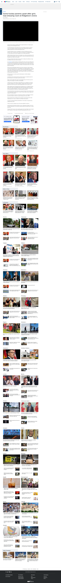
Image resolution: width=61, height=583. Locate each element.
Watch (24, 1)
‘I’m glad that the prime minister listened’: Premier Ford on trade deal (20, 167)
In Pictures (28, 1)
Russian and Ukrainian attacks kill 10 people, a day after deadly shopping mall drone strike (33, 444)
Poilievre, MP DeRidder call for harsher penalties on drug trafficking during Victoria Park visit (33, 338)
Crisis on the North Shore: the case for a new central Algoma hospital (28, 360)
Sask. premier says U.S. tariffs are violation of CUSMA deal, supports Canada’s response (14, 338)
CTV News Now (47, 1)
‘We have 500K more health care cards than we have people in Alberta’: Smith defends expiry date (32, 148)
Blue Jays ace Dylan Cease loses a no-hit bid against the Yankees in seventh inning (11, 513)
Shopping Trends (41, 1)
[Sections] (2, 1)
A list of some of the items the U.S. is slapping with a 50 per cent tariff (20, 136)
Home (13, 1)
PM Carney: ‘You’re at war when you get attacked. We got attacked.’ (8, 136)
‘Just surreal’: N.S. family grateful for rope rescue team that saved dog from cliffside (11, 308)
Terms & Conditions (21, 577)
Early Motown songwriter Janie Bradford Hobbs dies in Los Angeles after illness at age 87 (29, 489)
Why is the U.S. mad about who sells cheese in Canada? (8, 559)
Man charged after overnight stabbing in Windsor (11, 412)
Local (16, 1)
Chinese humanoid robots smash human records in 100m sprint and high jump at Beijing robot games (29, 537)
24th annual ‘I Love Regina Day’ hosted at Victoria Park (11, 334)
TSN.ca (32, 578)
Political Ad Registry (21, 578)
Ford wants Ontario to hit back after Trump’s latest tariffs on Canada (8, 148)
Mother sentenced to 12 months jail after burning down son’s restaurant (20, 198)
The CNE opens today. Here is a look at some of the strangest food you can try (8, 212)
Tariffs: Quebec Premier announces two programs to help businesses (11, 282)
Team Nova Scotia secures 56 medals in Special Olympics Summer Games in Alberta (14, 317)
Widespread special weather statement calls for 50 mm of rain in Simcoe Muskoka (33, 396)
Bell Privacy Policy (20, 576)
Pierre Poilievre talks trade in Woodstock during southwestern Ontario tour (14, 390)
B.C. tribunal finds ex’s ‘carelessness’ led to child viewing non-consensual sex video (33, 233)
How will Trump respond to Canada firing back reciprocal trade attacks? (32, 184)
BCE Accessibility (8, 576)
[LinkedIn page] (11, 571)
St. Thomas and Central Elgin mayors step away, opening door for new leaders (14, 395)
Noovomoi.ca (45, 577)
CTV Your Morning (34, 1)
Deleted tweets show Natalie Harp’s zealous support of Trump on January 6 (28, 440)
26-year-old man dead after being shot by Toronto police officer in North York (11, 229)
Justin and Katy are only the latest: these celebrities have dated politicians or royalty (20, 212)
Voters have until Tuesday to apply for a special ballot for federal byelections (11, 465)
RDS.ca (45, 578)
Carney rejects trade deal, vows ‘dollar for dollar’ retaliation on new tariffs (33, 317)
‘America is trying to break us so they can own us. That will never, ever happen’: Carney (20, 184)
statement (10, 61)
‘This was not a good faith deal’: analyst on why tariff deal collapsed (8, 184)
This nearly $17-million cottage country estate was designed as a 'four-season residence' (32, 212)
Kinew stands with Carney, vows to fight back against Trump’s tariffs (28, 308)
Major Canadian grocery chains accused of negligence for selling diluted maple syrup (32, 198)
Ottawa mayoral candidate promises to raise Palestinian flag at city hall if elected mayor (33, 259)
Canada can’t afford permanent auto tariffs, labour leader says (14, 416)
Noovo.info (45, 576)
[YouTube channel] (9, 571)
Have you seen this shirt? (31, 285)
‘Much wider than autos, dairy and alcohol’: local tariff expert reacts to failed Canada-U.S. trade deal (29, 387)
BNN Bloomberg (33, 577)
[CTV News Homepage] (7, 1)
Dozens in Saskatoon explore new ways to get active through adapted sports (14, 364)
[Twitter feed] (6, 571)
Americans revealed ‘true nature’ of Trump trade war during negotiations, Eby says (32, 136)
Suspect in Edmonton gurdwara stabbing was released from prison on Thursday (20, 560)
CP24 (31, 576)
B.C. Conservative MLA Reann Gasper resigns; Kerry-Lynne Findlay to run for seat (29, 229)
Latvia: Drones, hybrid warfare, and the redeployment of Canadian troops (33, 449)
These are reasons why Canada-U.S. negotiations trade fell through (8, 167)
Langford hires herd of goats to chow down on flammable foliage (32, 416)
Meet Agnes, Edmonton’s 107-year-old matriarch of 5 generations (29, 282)
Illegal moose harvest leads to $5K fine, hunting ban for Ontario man (33, 364)
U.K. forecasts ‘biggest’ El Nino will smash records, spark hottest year (10, 537)
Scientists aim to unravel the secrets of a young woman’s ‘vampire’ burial (7, 198)
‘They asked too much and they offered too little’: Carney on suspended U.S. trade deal (32, 167)
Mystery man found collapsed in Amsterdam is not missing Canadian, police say (20, 148)
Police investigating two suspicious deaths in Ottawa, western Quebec (28, 255)
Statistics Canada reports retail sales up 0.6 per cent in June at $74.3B (29, 465)
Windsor (4, 11)
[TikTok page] (7, 571)
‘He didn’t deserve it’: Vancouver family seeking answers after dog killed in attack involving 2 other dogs (32, 560)
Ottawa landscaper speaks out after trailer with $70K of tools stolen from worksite (33, 264)
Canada (20, 1)
